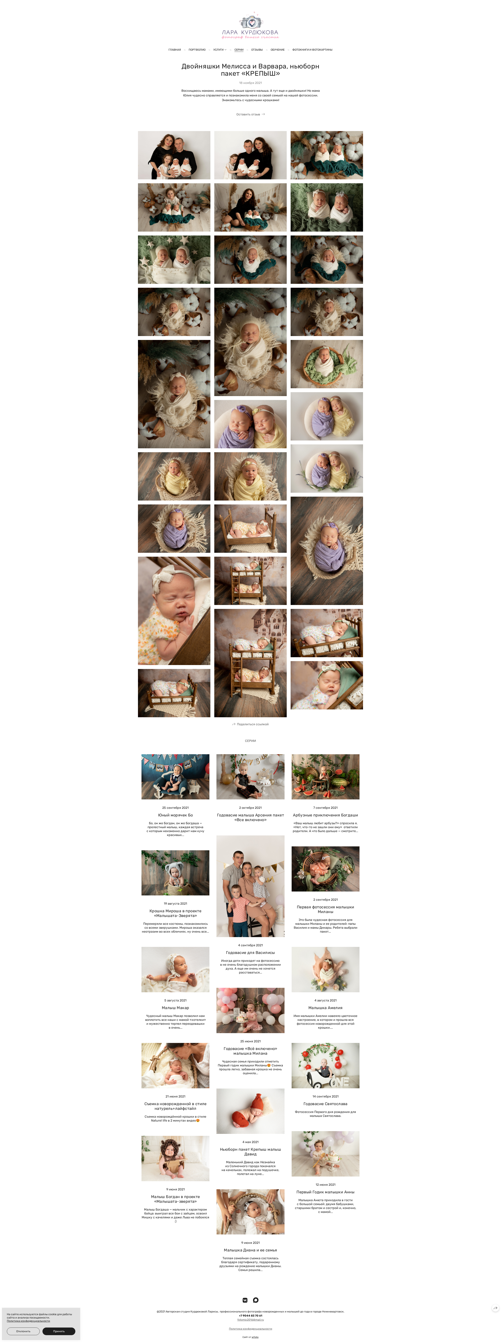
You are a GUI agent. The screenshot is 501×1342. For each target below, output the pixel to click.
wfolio (255, 1337)
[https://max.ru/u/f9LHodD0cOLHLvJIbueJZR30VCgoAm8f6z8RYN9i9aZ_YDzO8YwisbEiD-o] (256, 1300)
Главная (175, 49)
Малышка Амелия (325, 1007)
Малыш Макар (175, 1007)
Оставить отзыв (248, 114)
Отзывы (257, 49)
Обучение (278, 49)
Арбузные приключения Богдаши (325, 815)
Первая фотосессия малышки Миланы (325, 909)
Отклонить (23, 1331)
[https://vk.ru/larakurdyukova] (245, 1300)
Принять (59, 1331)
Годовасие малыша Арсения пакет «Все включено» (250, 817)
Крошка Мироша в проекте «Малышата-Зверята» (175, 913)
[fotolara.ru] (250, 24)
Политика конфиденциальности (250, 1328)
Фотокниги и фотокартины (312, 49)
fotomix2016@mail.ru (250, 1319)
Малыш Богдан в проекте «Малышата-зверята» (175, 1199)
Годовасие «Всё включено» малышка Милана (250, 1051)
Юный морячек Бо (175, 815)
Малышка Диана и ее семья (250, 1250)
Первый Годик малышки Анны (325, 1192)
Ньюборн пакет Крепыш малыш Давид (250, 1151)
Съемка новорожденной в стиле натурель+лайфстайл (175, 1106)
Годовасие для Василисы (250, 952)
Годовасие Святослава (326, 1103)
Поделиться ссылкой (253, 724)
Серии (238, 49)
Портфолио (197, 49)
